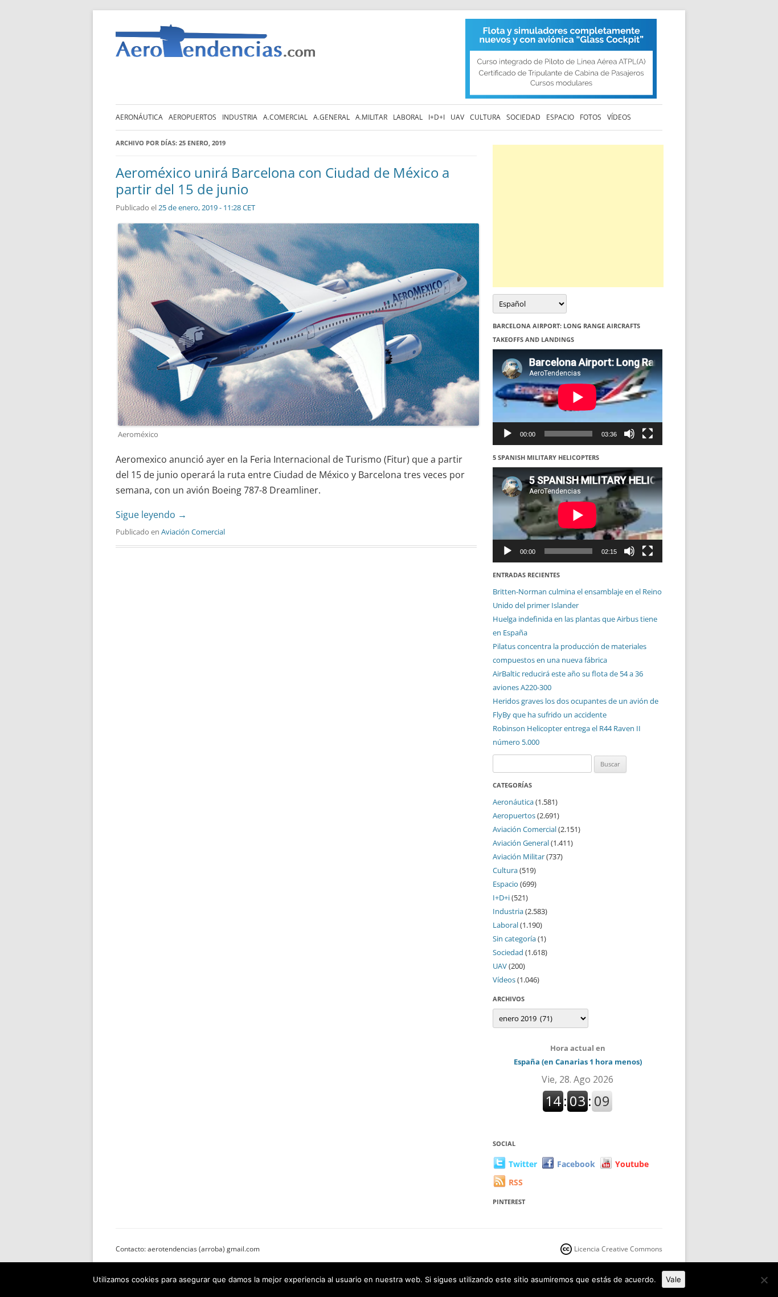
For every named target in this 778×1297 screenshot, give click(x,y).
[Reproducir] (507, 433)
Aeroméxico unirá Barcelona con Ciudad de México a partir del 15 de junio (282, 180)
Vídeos (619, 117)
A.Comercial (285, 117)
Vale (673, 1279)
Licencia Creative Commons (618, 1249)
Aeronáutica (139, 117)
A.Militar (371, 117)
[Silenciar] (629, 433)
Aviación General (521, 843)
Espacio (560, 117)
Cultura (485, 117)
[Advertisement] (578, 216)
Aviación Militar (518, 856)
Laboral (408, 117)
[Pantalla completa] (647, 433)
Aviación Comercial (193, 532)
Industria (239, 117)
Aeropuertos (192, 117)
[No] (763, 1280)
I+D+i (436, 117)
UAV (457, 117)
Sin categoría (514, 938)
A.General (331, 117)
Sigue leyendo (151, 514)
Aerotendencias (215, 46)
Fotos (590, 117)
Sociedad (523, 117)
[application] (577, 396)
